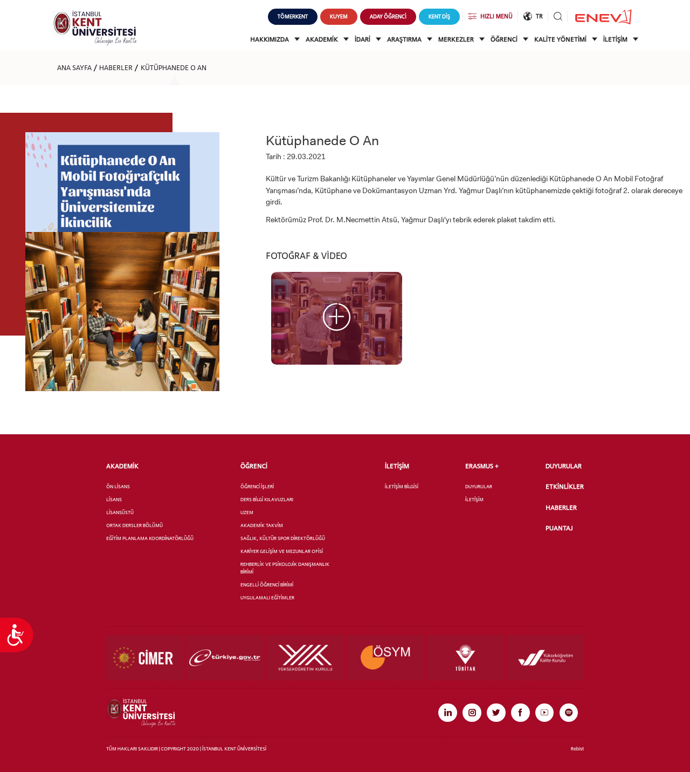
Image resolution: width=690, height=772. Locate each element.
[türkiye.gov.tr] (225, 657)
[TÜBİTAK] (465, 657)
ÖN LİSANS (118, 486)
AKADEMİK (323, 39)
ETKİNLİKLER (565, 486)
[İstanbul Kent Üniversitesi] (94, 27)
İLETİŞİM (616, 39)
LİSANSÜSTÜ (120, 512)
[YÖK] (305, 657)
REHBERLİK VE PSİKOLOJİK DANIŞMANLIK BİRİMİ (284, 568)
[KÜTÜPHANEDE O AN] (336, 318)
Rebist (577, 748)
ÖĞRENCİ (505, 39)
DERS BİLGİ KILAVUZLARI (266, 499)
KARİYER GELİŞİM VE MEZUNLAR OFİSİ (281, 551)
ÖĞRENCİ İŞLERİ (257, 486)
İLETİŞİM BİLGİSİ (401, 486)
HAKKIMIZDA (270, 39)
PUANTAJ (559, 528)
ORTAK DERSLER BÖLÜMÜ (134, 525)
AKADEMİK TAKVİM (261, 525)
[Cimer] (145, 657)
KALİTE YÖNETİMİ (561, 39)
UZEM (246, 512)
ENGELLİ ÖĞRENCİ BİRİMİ (266, 584)
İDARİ (363, 39)
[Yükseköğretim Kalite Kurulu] (545, 657)
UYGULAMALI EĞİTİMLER (267, 597)
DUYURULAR (478, 486)
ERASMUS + (482, 466)
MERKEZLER (456, 39)
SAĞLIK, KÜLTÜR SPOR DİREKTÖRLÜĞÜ (282, 538)
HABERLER (116, 67)
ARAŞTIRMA (405, 39)
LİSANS (114, 499)
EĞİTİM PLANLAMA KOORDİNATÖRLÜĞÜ (150, 538)
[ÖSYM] (385, 657)
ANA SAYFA (74, 67)
